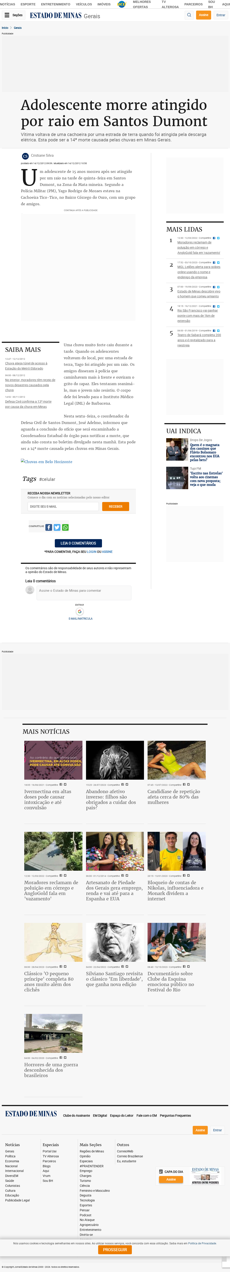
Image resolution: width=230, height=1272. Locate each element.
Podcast (85, 1215)
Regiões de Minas (92, 1151)
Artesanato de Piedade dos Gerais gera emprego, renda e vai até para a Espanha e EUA (114, 890)
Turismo (85, 1181)
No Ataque (87, 1220)
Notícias (7, 4)
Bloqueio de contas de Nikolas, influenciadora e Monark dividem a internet (175, 890)
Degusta (85, 1195)
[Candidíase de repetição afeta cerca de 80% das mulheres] (177, 760)
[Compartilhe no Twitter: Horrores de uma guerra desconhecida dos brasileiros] (64, 1058)
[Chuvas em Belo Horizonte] (46, 461)
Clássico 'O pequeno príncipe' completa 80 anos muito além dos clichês (49, 982)
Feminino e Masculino (95, 1191)
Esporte (28, 4)
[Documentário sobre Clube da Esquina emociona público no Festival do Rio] (177, 942)
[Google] (79, 612)
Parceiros (193, 4)
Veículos (84, 4)
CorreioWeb (125, 1151)
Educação (12, 1195)
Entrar (221, 15)
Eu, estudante (126, 1161)
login (92, 551)
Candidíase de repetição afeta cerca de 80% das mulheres (174, 796)
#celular (47, 479)
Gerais (92, 16)
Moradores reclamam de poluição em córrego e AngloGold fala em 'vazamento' (51, 890)
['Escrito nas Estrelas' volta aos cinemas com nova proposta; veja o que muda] (177, 478)
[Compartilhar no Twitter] (57, 528)
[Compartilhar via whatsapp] (65, 528)
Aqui (46, 1171)
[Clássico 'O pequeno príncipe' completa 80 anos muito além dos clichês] (53, 942)
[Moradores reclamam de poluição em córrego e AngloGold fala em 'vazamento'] (53, 851)
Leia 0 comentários (78, 543)
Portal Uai (49, 1151)
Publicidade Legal (17, 1200)
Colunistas (12, 1186)
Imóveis (104, 4)
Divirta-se (86, 1235)
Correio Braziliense (130, 1156)
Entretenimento (55, 4)
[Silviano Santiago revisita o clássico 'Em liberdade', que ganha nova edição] (115, 942)
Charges (85, 1176)
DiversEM (11, 1176)
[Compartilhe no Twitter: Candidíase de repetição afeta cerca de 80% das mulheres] (188, 785)
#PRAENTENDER (92, 1166)
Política (10, 1156)
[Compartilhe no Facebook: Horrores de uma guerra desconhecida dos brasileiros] (60, 1058)
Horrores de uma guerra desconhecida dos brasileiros (51, 1070)
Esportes (86, 1205)
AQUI (226, 4)
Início (5, 27)
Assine (203, 15)
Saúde (9, 1181)
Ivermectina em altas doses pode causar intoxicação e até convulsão (47, 799)
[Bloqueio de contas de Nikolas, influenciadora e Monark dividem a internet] (177, 851)
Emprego (86, 1171)
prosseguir (115, 1249)
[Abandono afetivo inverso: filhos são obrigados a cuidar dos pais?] (115, 760)
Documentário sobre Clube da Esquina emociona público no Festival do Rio (171, 982)
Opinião (85, 1156)
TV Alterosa (51, 1156)
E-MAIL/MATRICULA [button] (81, 618)
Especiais (86, 1161)
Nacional (11, 1166)
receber (115, 506)
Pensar (85, 1210)
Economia (12, 1161)
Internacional (14, 1171)
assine (107, 551)
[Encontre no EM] (189, 15)
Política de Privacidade (202, 1243)
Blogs (47, 1166)
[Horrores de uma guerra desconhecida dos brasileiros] (53, 1033)
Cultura (10, 1191)
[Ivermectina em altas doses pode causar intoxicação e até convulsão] (53, 760)
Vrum (46, 1176)
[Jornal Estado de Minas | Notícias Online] (56, 16)
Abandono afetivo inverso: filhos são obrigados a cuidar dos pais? (111, 799)
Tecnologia (87, 1200)
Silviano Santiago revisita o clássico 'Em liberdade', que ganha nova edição (114, 979)
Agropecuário (89, 1225)
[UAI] (121, 4)
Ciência (85, 1186)
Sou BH (48, 1181)
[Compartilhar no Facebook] (48, 528)
